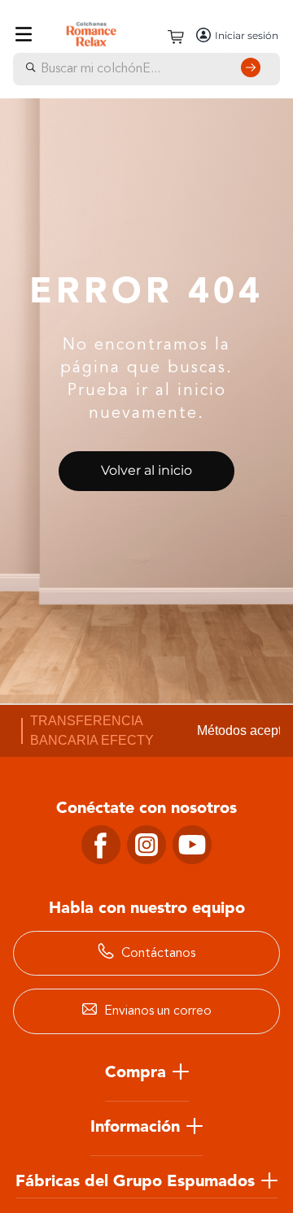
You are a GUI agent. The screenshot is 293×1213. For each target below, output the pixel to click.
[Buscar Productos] (254, 69)
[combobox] (146, 69)
